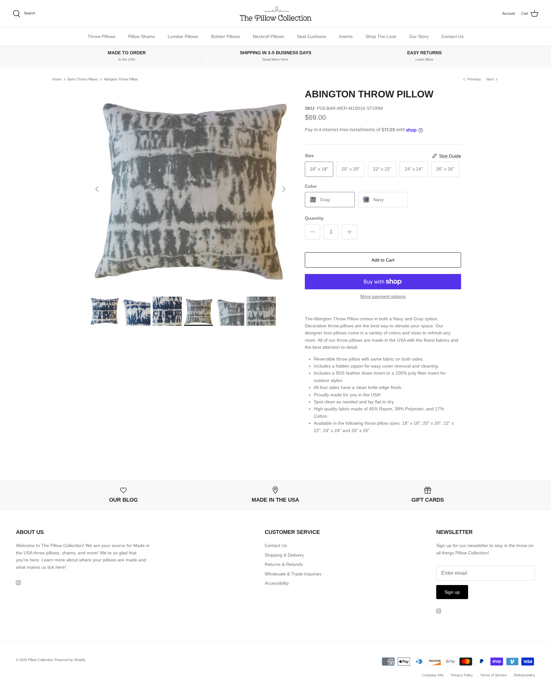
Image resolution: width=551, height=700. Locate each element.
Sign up (452, 592)
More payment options (383, 296)
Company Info (433, 675)
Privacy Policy (462, 675)
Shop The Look (380, 36)
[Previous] (97, 189)
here (60, 567)
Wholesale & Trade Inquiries (293, 573)
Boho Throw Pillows (83, 79)
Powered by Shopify (70, 660)
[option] (190, 189)
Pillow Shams (141, 36)
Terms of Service (493, 675)
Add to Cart (382, 259)
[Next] (284, 189)
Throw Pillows (101, 36)
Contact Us (452, 36)
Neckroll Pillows (268, 36)
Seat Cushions (311, 36)
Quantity (314, 218)
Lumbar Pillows (183, 36)
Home (57, 79)
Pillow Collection (40, 660)
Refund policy (524, 675)
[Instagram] (18, 582)
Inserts (346, 36)
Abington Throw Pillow (121, 79)
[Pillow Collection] (276, 13)
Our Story (419, 36)
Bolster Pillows (225, 36)
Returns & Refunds (284, 564)
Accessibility (277, 583)
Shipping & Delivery (284, 555)
